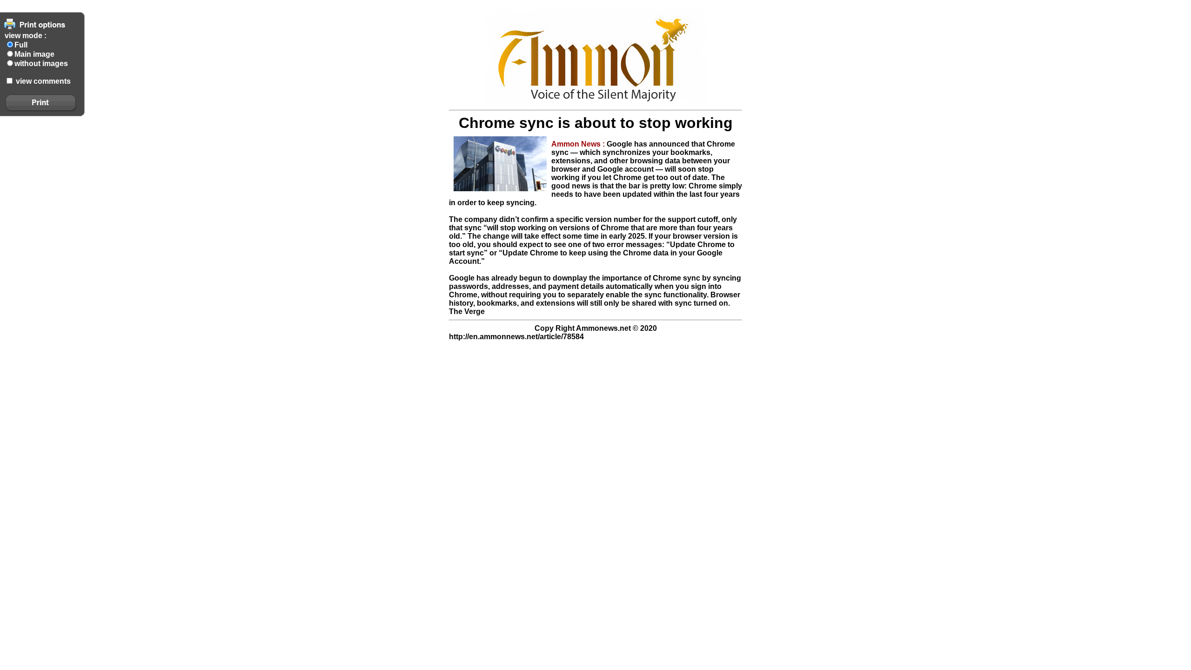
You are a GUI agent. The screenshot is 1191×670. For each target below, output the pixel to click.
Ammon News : (579, 144)
